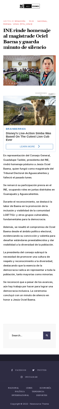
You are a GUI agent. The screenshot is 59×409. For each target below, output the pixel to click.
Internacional (20, 395)
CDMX (29, 388)
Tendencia (38, 391)
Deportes (41, 395)
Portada (7, 24)
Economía (45, 388)
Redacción (20, 21)
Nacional (42, 21)
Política (20, 391)
